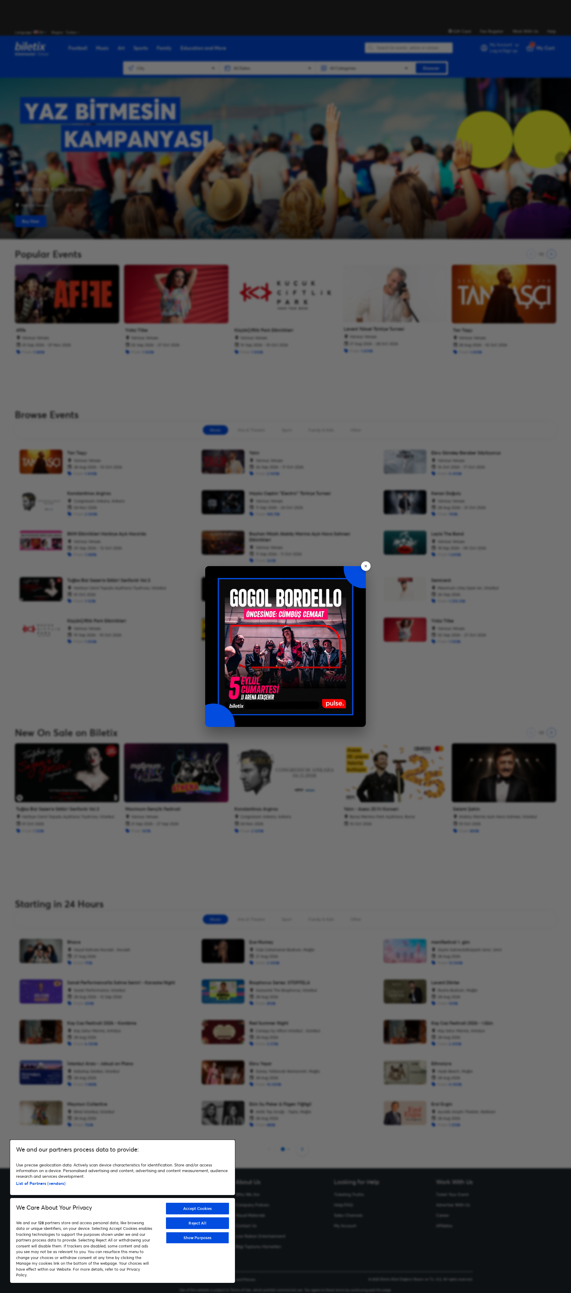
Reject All (197, 1223)
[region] (123, 1211)
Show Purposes (197, 1237)
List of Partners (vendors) (40, 1183)
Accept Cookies (197, 1208)
